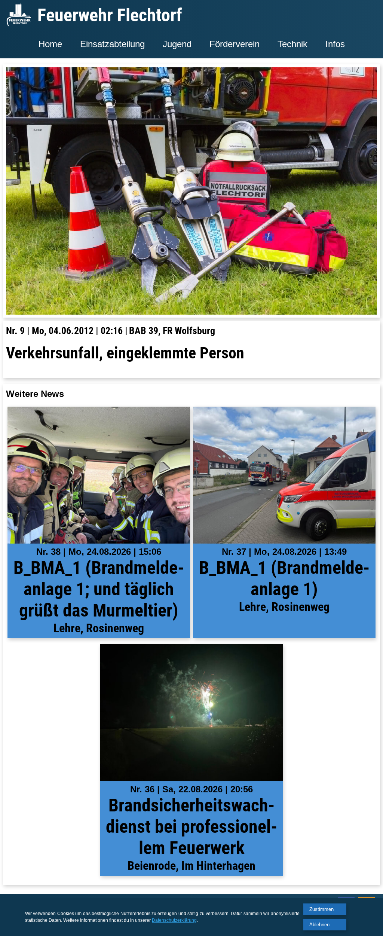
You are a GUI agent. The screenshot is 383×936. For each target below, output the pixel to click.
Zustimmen (321, 909)
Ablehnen (319, 924)
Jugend (177, 44)
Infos (335, 44)
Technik (292, 44)
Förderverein (234, 44)
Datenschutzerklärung (174, 920)
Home (50, 44)
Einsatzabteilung (112, 44)
